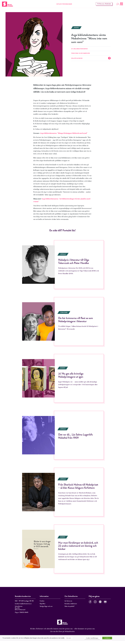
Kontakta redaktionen (71, 604)
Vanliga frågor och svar (46, 606)
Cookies (42, 601)
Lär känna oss (68, 601)
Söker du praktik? (70, 606)
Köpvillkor (42, 604)
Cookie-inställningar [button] (92, 638)
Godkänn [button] (107, 638)
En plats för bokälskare (64, 4)
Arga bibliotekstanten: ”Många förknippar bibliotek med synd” (63, 133)
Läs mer (68, 638)
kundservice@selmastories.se (23, 604)
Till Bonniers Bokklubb (104, 4)
